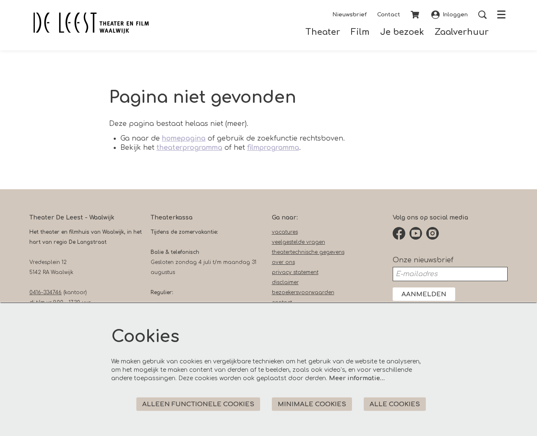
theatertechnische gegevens (308, 252)
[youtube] (415, 233)
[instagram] (432, 233)
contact (282, 302)
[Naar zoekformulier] (482, 14)
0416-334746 (45, 292)
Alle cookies (395, 404)
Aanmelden (423, 294)
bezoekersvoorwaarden (303, 292)
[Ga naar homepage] (91, 23)
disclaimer (285, 282)
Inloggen (455, 15)
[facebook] (399, 233)
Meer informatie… (357, 378)
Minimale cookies (312, 404)
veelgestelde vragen (298, 242)
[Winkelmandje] (416, 14)
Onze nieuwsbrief (423, 260)
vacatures (285, 232)
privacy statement (295, 272)
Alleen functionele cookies (198, 404)
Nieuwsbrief (349, 15)
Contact (388, 15)
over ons (283, 262)
